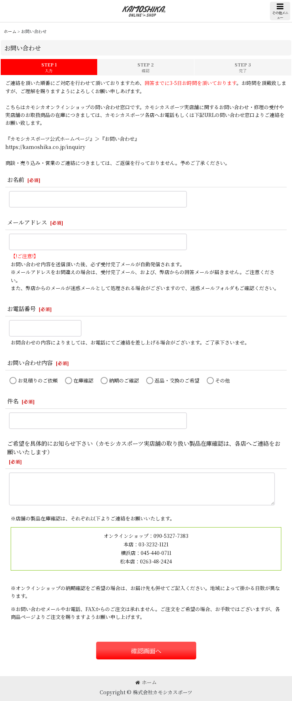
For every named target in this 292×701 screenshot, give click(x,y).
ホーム (149, 682)
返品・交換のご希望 (177, 380)
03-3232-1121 (153, 544)
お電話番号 (21, 308)
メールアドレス (27, 222)
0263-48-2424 (156, 561)
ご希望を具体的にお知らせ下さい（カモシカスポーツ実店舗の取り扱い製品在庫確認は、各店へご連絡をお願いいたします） (143, 447)
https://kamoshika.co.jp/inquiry (45, 146)
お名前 (15, 179)
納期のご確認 (124, 380)
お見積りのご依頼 (38, 380)
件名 (13, 401)
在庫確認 (83, 380)
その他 (222, 380)
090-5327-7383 (170, 535)
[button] (280, 11)
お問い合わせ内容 (30, 362)
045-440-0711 (156, 552)
